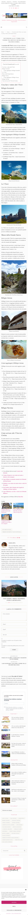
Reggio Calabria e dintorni (15, 831)
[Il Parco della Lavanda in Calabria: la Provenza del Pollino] (5, 765)
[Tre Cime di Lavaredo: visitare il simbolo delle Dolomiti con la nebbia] (5, 745)
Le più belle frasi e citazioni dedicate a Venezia (17, 735)
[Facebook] (9, 8)
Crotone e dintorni (16, 822)
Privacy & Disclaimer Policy (16, 913)
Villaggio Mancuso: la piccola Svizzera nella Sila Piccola (5, 511)
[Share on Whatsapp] (16, 537)
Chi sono (4, 1)
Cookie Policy (8, 913)
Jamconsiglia (4, 831)
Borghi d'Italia (21, 818)
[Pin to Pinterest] (13, 537)
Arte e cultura (5, 818)
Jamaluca (9, 1)
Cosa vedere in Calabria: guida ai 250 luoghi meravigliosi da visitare (18, 773)
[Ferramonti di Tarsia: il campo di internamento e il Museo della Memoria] (5, 800)
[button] (26, 889)
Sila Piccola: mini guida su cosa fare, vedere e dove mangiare (18, 790)
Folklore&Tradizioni (6, 826)
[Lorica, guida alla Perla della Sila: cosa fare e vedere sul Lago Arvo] (18, 506)
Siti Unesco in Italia (6, 529)
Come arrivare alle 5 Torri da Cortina (10, 81)
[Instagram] (11, 8)
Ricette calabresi (5, 833)
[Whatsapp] (18, 8)
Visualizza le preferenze (14, 910)
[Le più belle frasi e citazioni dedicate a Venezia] (5, 737)
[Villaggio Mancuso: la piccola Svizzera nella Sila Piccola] (6, 506)
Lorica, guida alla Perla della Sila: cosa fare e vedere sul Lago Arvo (18, 511)
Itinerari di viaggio (18, 829)
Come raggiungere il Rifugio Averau (11, 77)
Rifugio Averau (5, 75)
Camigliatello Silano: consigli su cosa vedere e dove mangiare (6, 522)
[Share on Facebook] (10, 537)
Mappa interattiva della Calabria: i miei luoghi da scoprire (13, 4)
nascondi (17, 64)
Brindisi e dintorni (6, 820)
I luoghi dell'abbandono (7, 829)
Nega (14, 906)
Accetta (14, 902)
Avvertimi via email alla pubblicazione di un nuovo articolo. (12, 646)
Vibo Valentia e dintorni (7, 841)
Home (2, 32)
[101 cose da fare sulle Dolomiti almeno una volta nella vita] (5, 728)
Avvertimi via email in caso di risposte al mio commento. (11, 641)
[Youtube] (15, 8)
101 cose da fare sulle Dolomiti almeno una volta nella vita (18, 726)
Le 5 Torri (4, 72)
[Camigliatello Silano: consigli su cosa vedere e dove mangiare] (6, 517)
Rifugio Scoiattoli (6, 68)
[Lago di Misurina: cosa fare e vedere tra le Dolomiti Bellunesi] (5, 754)
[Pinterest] (13, 8)
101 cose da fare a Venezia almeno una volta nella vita (17, 718)
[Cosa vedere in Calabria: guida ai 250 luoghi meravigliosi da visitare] (5, 774)
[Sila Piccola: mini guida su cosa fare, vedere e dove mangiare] (5, 791)
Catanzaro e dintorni (16, 820)
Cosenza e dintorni (6, 822)
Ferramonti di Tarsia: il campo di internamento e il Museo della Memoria (18, 799)
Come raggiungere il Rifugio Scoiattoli (12, 70)
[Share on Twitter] (11, 537)
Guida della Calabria (14, 5)
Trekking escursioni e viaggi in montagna (11, 531)
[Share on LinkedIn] (14, 537)
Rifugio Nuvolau (5, 79)
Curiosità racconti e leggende (8, 824)
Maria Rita (20, 496)
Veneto (8, 32)
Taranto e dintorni (6, 835)
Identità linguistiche (17, 826)
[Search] (26, 27)
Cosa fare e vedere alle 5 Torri (8, 67)
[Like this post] (8, 537)
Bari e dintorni (13, 818)
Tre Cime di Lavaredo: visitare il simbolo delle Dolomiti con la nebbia (18, 745)
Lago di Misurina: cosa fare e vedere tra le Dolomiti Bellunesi (18, 752)
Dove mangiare (19, 824)
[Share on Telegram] (17, 537)
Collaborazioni (21, 1)
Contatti (15, 1)
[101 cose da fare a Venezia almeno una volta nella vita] (5, 719)
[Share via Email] (19, 537)
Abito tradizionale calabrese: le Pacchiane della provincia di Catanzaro (18, 782)
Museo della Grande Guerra (8, 74)
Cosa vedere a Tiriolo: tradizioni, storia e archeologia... (14, 599)
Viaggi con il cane (18, 839)
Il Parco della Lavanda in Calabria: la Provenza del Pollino (18, 764)
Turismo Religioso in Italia (7, 839)
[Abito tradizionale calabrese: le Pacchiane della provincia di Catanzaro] (5, 783)
